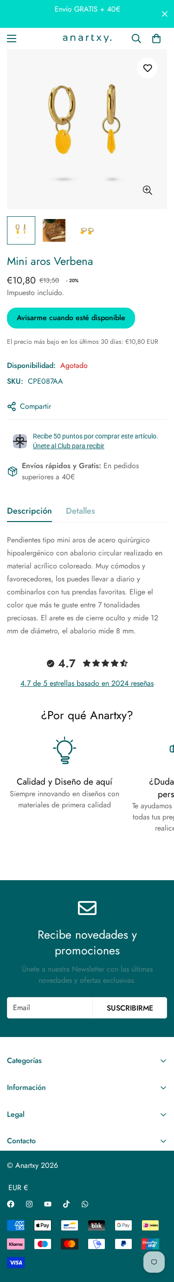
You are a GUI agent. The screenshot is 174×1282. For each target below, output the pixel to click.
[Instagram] (29, 1204)
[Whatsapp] (85, 1204)
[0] (156, 38)
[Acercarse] (147, 190)
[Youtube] (48, 1204)
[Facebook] (10, 1204)
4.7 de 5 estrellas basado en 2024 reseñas (87, 683)
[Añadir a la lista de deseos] (147, 68)
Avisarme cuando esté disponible (71, 317)
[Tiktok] (66, 1204)
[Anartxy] (87, 38)
